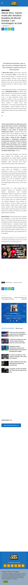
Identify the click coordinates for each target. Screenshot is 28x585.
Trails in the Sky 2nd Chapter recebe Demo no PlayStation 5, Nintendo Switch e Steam (17, 334)
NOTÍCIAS (7, 10)
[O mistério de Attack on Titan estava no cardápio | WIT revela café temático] (5, 356)
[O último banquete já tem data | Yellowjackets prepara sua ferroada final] (5, 363)
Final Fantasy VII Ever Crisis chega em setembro (7, 298)
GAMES (6, 8)
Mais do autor (19, 328)
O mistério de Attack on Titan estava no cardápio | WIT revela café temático (17, 356)
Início (2, 8)
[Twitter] (6, 29)
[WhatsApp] (9, 29)
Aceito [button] (5, 581)
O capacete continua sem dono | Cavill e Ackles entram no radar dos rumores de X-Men (17, 341)
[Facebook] (2, 29)
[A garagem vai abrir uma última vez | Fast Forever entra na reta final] (5, 370)
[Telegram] (12, 29)
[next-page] (5, 376)
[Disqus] (14, 398)
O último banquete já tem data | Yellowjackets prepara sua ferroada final (17, 363)
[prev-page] (2, 376)
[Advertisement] (14, 46)
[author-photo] (14, 311)
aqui (20, 241)
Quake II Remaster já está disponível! (20, 298)
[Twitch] (19, 565)
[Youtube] (17, 321)
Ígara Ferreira (6, 25)
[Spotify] (23, 565)
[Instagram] (11, 321)
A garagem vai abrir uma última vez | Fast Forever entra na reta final (17, 370)
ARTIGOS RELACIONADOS (7, 328)
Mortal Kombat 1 (9, 282)
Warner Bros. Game (18, 282)
